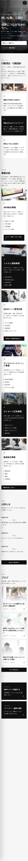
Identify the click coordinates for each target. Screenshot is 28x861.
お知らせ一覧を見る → (14, 562)
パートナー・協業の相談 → (9, 47)
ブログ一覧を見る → (14, 669)
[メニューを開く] (25, 3)
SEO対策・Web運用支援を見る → (13, 338)
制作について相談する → (8, 43)
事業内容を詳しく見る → (9, 487)
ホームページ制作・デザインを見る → (13, 237)
